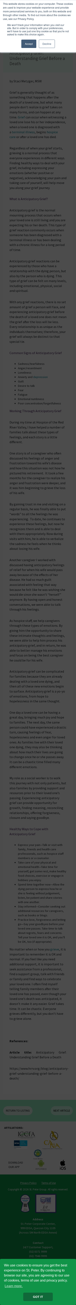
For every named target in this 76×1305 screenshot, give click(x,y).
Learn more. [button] (14, 1286)
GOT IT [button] (38, 1297)
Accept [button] (29, 43)
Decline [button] (46, 43)
